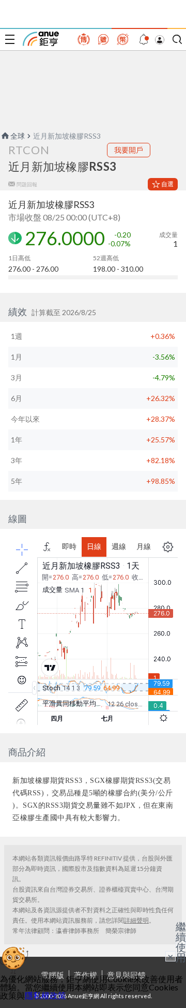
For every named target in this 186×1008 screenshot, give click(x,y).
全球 (17, 135)
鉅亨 (41, 39)
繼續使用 (181, 942)
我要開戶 (128, 149)
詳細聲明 (136, 920)
